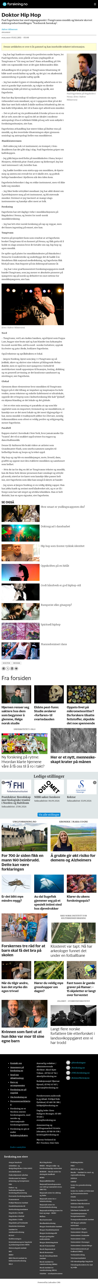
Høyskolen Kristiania (17, 1226)
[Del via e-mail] (16, 669)
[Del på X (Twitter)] (8, 669)
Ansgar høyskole (15, 1162)
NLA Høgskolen (46, 1162)
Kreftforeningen (15, 1239)
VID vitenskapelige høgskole (82, 1261)
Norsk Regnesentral (47, 1249)
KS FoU (11, 1235)
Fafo (10, 1184)
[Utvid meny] (95, 4)
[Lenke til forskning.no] (46, 3)
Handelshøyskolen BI (17, 1206)
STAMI (73, 1197)
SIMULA (74, 1178)
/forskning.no (78, 1068)
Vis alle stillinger (49, 814)
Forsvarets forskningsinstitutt (20, 1196)
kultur (6, 663)
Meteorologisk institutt (18, 1248)
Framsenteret (14, 1199)
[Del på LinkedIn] (12, 669)
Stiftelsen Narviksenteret (80, 1204)
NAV (10, 1251)
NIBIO (11, 1255)
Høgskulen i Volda (16, 1219)
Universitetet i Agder (78, 1229)
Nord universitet (46, 1220)
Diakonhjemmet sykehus (18, 1175)
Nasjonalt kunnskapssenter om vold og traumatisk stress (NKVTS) (51, 1186)
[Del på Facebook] (3, 669)
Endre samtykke (18, 1147)
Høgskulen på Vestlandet (18, 1223)
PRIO (73, 1166)
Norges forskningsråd (48, 1233)
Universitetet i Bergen (79, 1232)
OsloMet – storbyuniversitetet (51, 1273)
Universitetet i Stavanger (80, 1242)
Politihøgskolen (77, 1162)
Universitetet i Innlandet (80, 1235)
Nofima (42, 1216)
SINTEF (73, 1182)
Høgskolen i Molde (16, 1213)
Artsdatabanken (15, 1172)
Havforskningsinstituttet (18, 1209)
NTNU (42, 1178)
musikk (16, 663)
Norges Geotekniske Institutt (51, 1226)
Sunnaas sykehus (77, 1207)
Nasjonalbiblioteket (47, 1181)
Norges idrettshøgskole (49, 1242)
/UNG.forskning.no (80, 1073)
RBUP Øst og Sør (77, 1169)
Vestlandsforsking (78, 1255)
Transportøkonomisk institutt (82, 1219)
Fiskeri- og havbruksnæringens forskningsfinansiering (18, 1190)
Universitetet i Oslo (78, 1239)
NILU (11, 1264)
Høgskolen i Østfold (16, 1216)
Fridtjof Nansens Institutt (18, 1203)
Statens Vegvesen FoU (79, 1200)
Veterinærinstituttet (78, 1258)
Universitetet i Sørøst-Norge (81, 1245)
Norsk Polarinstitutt (47, 1246)
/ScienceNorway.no (80, 1078)
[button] (3, 782)
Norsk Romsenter (46, 1252)
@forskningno (78, 1062)
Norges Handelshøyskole (49, 1230)
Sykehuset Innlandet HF (80, 1210)
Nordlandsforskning (48, 1223)
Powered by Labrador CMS (49, 1282)
